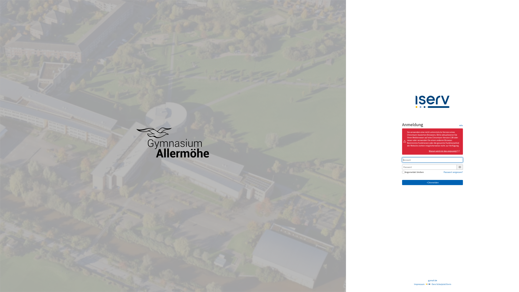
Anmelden (434, 182)
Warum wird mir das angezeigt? (443, 151)
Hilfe (461, 125)
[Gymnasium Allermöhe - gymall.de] (173, 146)
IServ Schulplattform (441, 284)
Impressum (419, 284)
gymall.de (432, 280)
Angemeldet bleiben (414, 172)
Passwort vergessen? (453, 172)
